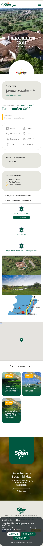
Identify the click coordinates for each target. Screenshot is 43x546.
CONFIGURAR (21, 538)
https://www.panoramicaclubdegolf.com (21, 250)
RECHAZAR (28, 534)
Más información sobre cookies (21, 542)
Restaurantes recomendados (19, 200)
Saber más (21, 491)
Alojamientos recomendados (19, 195)
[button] (21, 339)
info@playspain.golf (13, 95)
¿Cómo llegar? (21, 217)
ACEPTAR (13, 534)
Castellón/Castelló (27, 105)
